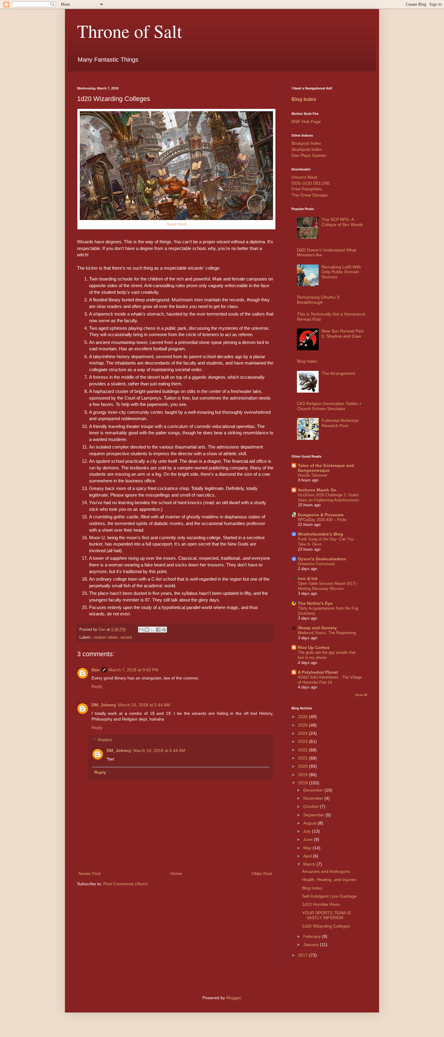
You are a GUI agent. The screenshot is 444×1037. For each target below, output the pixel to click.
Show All (361, 695)
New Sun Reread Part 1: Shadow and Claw (342, 334)
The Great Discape (309, 195)
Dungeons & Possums (321, 514)
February (312, 936)
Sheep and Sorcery (317, 627)
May (308, 847)
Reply (97, 686)
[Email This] (141, 630)
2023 (303, 741)
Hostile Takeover (312, 475)
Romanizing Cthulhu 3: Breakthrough (318, 300)
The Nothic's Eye (315, 603)
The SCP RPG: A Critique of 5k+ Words (342, 222)
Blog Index (303, 99)
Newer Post (90, 873)
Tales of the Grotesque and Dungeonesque (326, 468)
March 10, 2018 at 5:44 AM (144, 704)
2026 (303, 716)
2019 (303, 774)
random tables (105, 637)
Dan (96, 669)
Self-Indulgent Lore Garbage (329, 896)
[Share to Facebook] (158, 630)
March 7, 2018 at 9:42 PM (133, 669)
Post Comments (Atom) (125, 883)
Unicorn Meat (304, 177)
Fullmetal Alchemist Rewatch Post (340, 423)
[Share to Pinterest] (164, 630)
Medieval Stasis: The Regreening (327, 632)
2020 (303, 766)
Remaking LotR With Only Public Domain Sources (341, 272)
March (310, 864)
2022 (303, 749)
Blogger (233, 997)
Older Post (262, 873)
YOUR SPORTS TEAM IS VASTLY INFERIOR (326, 915)
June (308, 839)
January (311, 944)
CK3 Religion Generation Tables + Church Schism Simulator (329, 406)
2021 (303, 758)
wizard (126, 637)
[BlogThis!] (147, 630)
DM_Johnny (104, 704)
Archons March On (317, 490)
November (313, 798)
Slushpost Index (306, 149)
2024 (303, 733)
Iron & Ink (308, 578)
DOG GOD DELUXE (310, 183)
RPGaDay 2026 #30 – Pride (322, 519)
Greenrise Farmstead (316, 564)
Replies (105, 739)
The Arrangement (338, 373)
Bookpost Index (306, 143)
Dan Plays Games (308, 155)
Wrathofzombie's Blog (320, 534)
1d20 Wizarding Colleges (326, 926)
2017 (303, 955)
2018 (303, 782)
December (313, 790)
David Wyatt (176, 224)
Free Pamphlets (306, 188)
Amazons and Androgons (326, 871)
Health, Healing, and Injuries (329, 879)
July (307, 831)
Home (176, 873)
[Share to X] (153, 630)
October (311, 806)
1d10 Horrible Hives (321, 904)
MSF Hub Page (306, 121)
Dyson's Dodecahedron (322, 558)
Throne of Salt (129, 31)
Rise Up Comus (314, 647)
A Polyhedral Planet (318, 672)
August (310, 823)
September (314, 814)
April (308, 856)
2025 (303, 725)
